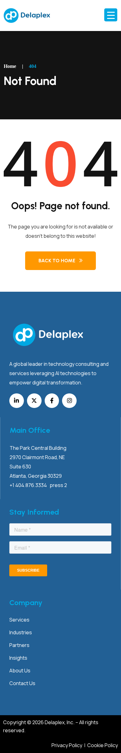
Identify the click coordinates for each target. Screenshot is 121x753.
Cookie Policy (102, 745)
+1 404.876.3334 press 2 (38, 485)
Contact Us (22, 683)
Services (19, 619)
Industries (20, 632)
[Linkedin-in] (16, 400)
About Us (19, 670)
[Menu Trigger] (110, 14)
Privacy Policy (67, 745)
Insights (18, 657)
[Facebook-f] (52, 400)
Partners (19, 645)
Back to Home (56, 261)
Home (10, 66)
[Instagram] (69, 400)
